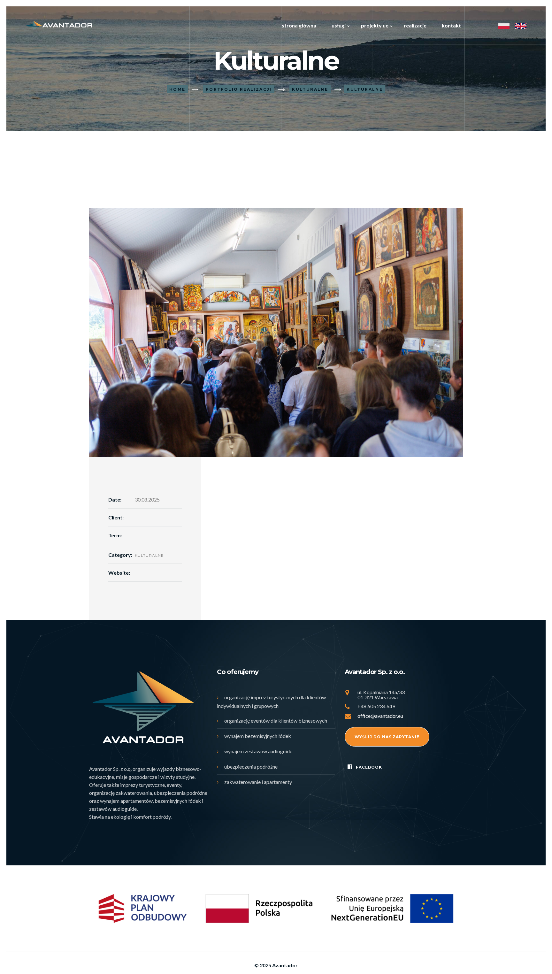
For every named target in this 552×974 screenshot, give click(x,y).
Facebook (369, 767)
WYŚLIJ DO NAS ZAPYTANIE (387, 736)
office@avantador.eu (380, 716)
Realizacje (415, 25)
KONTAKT (451, 25)
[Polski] (504, 26)
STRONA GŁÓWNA (299, 25)
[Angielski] (520, 26)
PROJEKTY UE (374, 25)
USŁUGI (339, 25)
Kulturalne (149, 555)
